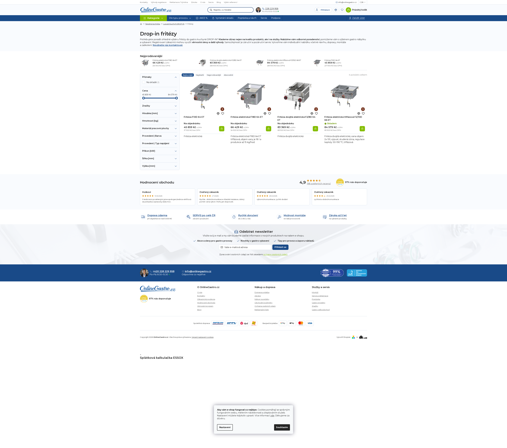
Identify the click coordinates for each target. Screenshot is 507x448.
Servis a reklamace (320, 296)
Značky (315, 306)
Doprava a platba (262, 292)
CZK (361, 2)
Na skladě (152, 82)
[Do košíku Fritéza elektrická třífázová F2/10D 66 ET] (362, 128)
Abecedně (228, 75)
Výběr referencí (230, 2)
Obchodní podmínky (263, 303)
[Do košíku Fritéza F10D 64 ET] (221, 128)
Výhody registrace (158, 2)
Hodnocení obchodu (206, 303)
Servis (210, 2)
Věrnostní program (205, 306)
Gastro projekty (318, 303)
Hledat (211, 10)
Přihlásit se (280, 247)
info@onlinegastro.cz (198, 271)
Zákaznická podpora (206, 299)
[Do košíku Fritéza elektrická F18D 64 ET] (268, 128)
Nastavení (225, 427)
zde (272, 415)
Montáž (315, 292)
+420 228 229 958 (163, 271)
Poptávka (316, 299)
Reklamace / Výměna (179, 2)
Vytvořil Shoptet (343, 337)
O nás (202, 2)
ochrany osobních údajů (275, 254)
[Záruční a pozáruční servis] (222, 109)
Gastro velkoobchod (321, 310)
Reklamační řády (262, 310)
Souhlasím (282, 427)
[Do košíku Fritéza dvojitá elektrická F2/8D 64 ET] (315, 128)
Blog (219, 2)
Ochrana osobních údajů (265, 306)
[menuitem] (180, 18)
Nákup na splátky (262, 299)
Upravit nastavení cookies (202, 337)
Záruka (194, 2)
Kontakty (144, 2)
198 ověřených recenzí (319, 183)
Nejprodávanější (214, 75)
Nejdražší (200, 75)
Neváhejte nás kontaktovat (167, 45)
